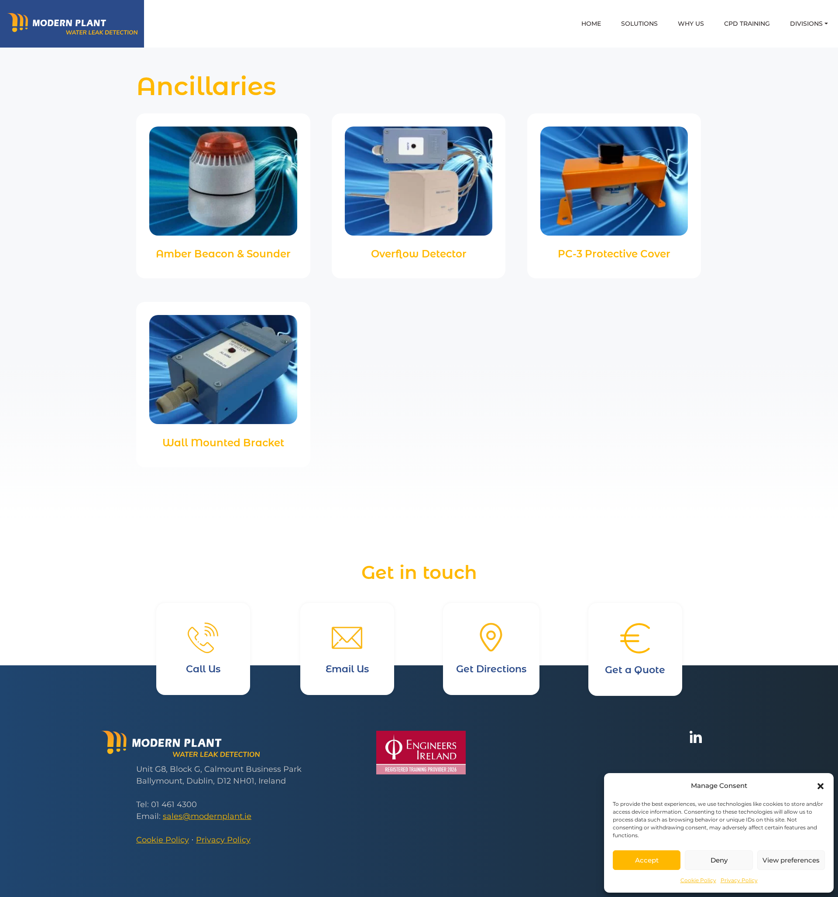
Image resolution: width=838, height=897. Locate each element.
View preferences (791, 860)
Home (591, 23)
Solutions (639, 23)
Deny (719, 860)
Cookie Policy (698, 880)
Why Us (691, 23)
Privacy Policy (739, 880)
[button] (820, 785)
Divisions (806, 23)
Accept (647, 860)
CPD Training (747, 23)
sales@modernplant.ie (207, 816)
